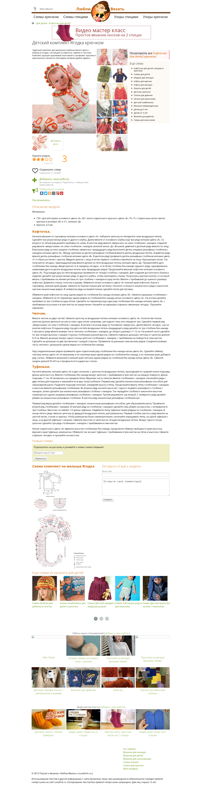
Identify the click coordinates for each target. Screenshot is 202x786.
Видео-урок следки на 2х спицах (83, 733)
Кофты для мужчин (143, 81)
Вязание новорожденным (146, 106)
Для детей (41, 23)
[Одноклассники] (49, 193)
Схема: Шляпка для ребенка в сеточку (42, 605)
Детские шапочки (142, 92)
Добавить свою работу (54, 179)
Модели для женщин (144, 77)
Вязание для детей (133, 755)
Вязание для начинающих (137, 758)
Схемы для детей (142, 74)
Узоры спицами (126, 17)
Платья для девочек (143, 95)
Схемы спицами (75, 17)
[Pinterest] (61, 193)
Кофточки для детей (59, 23)
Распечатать (41, 200)
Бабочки (118, 690)
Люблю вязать (33, 23)
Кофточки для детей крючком (148, 54)
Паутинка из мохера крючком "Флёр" (118, 659)
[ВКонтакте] (41, 193)
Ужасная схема (34, 159)
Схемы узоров (130, 762)
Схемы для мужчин (133, 765)
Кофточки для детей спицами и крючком (149, 69)
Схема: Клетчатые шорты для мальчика (128, 605)
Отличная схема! (51, 159)
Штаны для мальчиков (144, 99)
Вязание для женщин (134, 752)
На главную (129, 748)
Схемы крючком (46, 17)
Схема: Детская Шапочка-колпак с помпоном (156, 605)
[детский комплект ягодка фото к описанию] (64, 97)
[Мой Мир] (53, 193)
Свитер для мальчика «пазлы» (152, 691)
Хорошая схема (47, 159)
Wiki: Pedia (49, 657)
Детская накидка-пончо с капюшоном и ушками (48, 691)
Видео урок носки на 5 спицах (152, 733)
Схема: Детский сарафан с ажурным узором (101, 605)
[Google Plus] (57, 193)
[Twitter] (45, 193)
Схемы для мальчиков (144, 120)
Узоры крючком (155, 17)
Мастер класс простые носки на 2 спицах (118, 733)
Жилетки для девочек (83, 690)
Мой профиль (130, 768)
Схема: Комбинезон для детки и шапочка (72, 605)
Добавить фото (56, 142)
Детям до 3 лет (141, 109)
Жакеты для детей (142, 88)
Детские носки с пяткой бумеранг (48, 733)
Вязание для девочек (144, 116)
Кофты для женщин (143, 85)
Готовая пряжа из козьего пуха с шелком (83, 659)
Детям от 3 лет (141, 113)
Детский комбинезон (144, 102)
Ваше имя (107, 471)
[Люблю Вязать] (100, 12)
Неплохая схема (38, 159)
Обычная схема (43, 159)
